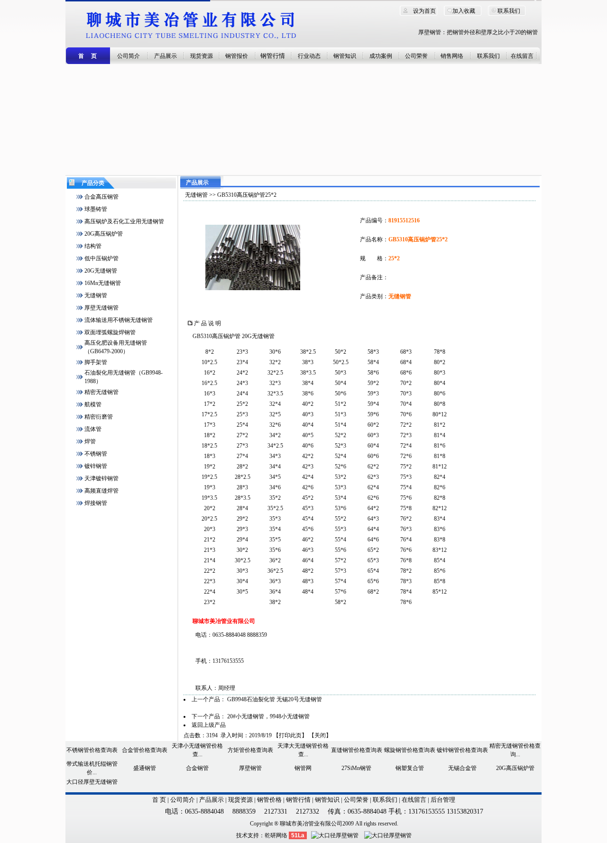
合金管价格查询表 (144, 750)
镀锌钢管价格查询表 (462, 750)
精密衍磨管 (98, 416)
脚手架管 (95, 362)
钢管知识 (344, 56)
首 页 (159, 799)
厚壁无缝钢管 (101, 307)
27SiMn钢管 (356, 768)
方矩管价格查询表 (250, 750)
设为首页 (424, 11)
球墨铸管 (95, 209)
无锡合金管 (462, 768)
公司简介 (128, 56)
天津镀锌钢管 (101, 478)
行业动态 (309, 56)
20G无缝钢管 (100, 270)
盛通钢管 (144, 768)
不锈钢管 (95, 453)
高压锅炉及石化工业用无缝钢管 (124, 221)
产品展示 (165, 56)
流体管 (92, 429)
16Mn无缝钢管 (102, 283)
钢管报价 (236, 56)
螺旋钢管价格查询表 (409, 750)
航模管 (92, 404)
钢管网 (303, 768)
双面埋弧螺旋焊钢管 (110, 332)
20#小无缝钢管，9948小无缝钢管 (268, 716)
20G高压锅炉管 (103, 233)
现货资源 (201, 56)
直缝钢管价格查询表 (356, 750)
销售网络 (452, 56)
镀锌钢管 (95, 466)
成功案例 (380, 56)
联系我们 (508, 11)
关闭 (320, 735)
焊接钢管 (95, 503)
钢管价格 (269, 799)
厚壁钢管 (250, 768)
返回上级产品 (209, 725)
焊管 (90, 441)
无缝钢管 (95, 295)
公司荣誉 (416, 56)
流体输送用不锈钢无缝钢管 (118, 320)
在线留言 (522, 56)
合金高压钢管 (101, 196)
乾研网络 (276, 835)
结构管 (92, 246)
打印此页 (290, 735)
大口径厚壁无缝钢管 (92, 782)
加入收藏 (463, 11)
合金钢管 (197, 768)
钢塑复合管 (409, 768)
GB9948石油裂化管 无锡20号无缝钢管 (274, 699)
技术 (242, 835)
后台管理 (443, 799)
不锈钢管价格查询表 (92, 750)
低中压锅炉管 (101, 258)
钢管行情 (272, 55)
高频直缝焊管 (101, 490)
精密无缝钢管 (101, 392)
